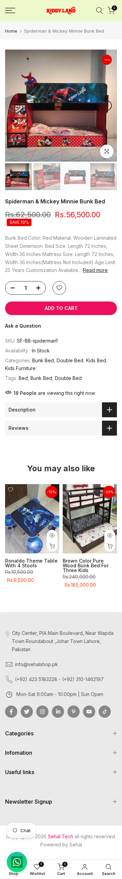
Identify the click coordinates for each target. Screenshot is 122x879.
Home (11, 31)
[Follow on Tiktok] (105, 712)
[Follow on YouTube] (89, 712)
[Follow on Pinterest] (73, 712)
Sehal (75, 844)
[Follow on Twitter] (27, 712)
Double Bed (70, 360)
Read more (95, 270)
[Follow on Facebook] (11, 712)
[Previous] (15, 105)
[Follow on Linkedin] (58, 712)
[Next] (107, 105)
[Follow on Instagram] (42, 712)
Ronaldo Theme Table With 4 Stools (31, 563)
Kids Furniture (20, 368)
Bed (23, 378)
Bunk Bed (43, 360)
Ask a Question (23, 326)
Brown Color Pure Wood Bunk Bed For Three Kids (85, 565)
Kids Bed (96, 360)
